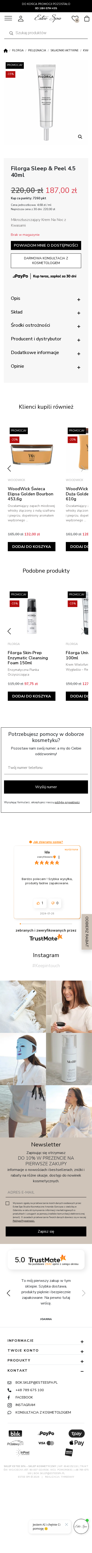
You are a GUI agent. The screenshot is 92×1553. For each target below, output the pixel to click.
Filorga (18, 50)
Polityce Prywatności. (24, 1220)
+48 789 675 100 (30, 1390)
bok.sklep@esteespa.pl (37, 1382)
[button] (80, 137)
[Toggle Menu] (8, 18)
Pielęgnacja (37, 50)
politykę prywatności (67, 802)
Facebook (24, 1397)
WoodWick (16, 480)
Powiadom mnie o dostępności (46, 245)
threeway (67, 1477)
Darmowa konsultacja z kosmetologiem (46, 260)
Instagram (25, 1404)
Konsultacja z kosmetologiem (43, 1412)
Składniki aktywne (64, 50)
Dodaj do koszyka (31, 546)
